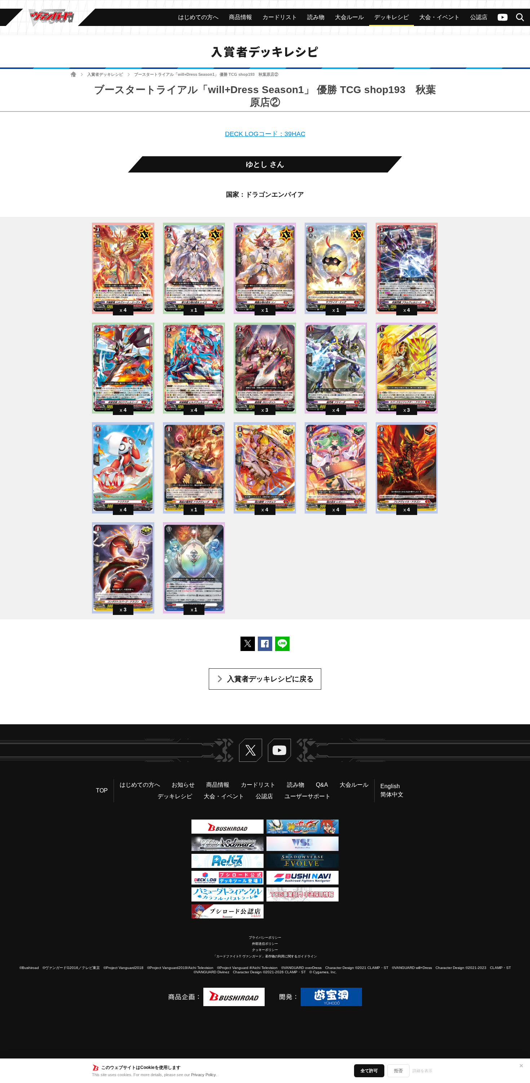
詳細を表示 (422, 1071)
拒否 (398, 1070)
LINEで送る (282, 644)
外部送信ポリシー (265, 944)
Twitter (250, 750)
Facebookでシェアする (265, 644)
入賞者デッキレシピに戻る (270, 679)
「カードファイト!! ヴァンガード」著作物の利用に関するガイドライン (265, 956)
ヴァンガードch (502, 17)
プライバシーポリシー (265, 937)
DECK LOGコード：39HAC (265, 133)
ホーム (73, 74)
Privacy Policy (203, 1075)
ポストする (247, 644)
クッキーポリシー (265, 950)
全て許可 (369, 1070)
